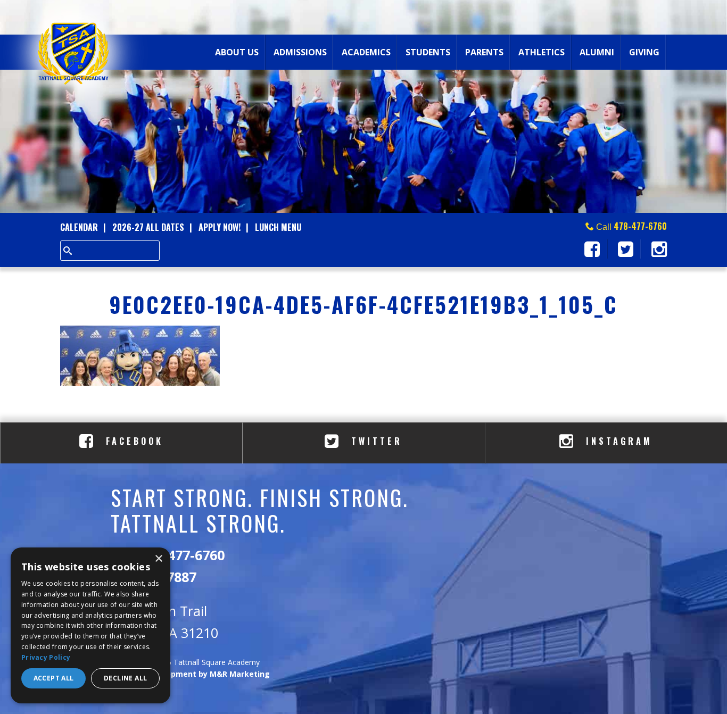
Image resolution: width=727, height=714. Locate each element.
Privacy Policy (45, 657)
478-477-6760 (640, 226)
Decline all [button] (125, 678)
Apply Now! (220, 227)
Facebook (132, 441)
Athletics (541, 52)
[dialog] (90, 625)
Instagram (616, 441)
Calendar (79, 227)
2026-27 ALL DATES (148, 227)
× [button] (158, 559)
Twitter (374, 441)
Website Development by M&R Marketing (190, 674)
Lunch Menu (278, 227)
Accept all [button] (54, 678)
